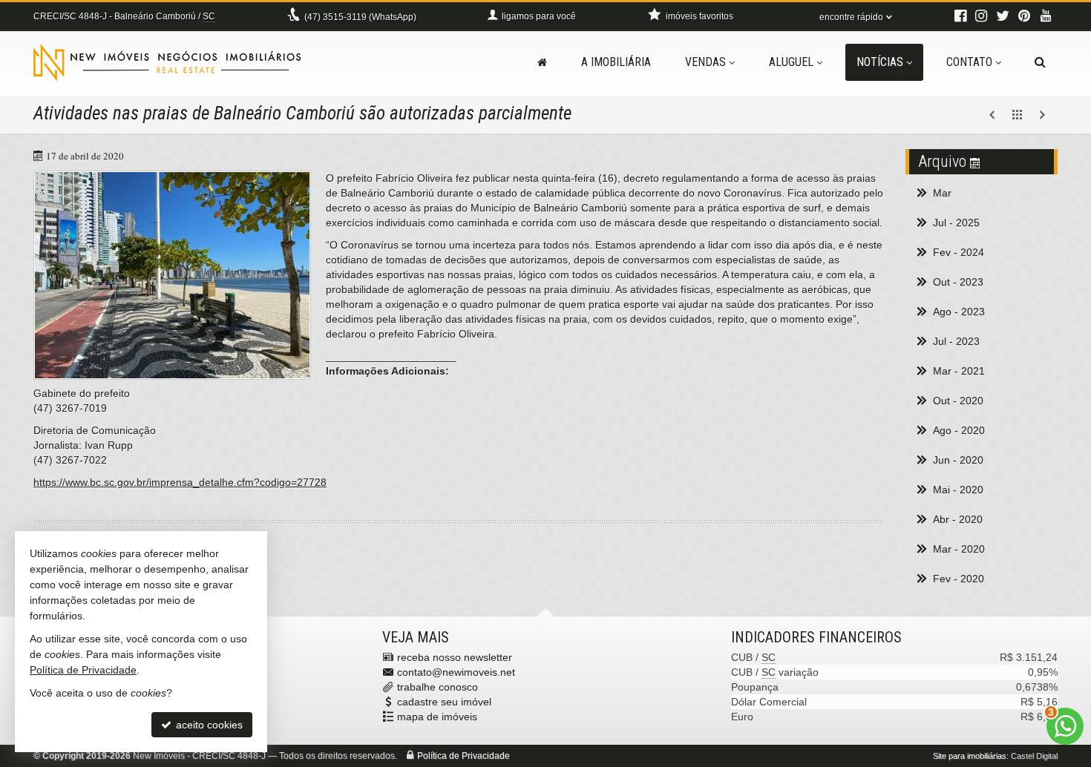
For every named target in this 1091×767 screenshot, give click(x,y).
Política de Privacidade (463, 756)
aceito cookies (208, 725)
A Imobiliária (616, 62)
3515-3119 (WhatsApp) (360, 17)
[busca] (1040, 62)
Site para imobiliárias (969, 755)
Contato (969, 62)
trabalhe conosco (437, 687)
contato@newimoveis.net (456, 672)
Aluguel (791, 62)
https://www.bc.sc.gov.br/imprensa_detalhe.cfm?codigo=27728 (180, 482)
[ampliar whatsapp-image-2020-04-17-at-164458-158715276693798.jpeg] (172, 275)
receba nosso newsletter (454, 657)
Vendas (705, 62)
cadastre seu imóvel (444, 702)
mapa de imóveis (437, 716)
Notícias (879, 62)
